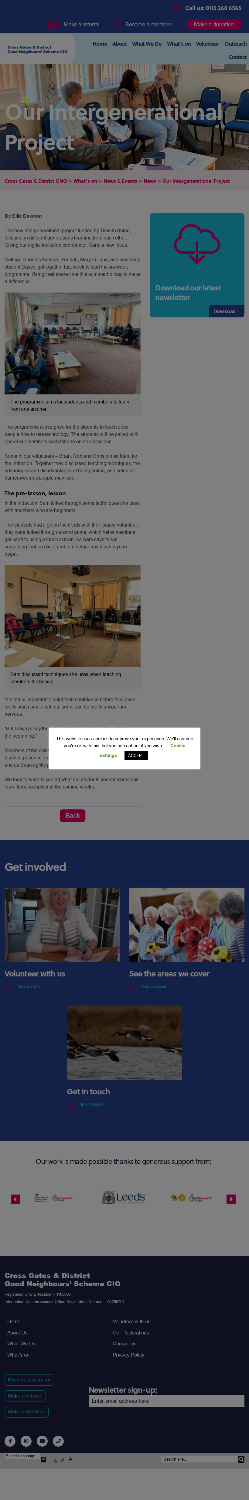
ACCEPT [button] (136, 755)
